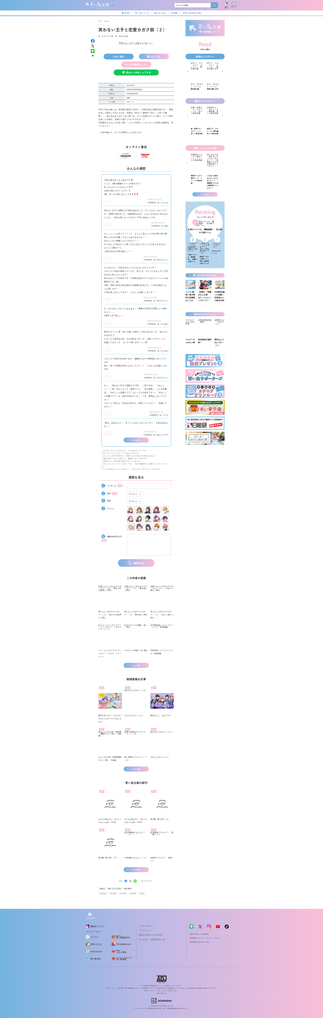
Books (106, 21)
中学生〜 (142, 893)
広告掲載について (196, 938)
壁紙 (176, 13)
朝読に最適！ (128, 888)
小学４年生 (113, 893)
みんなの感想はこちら (136, 64)
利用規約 (205, 934)
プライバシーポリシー (213, 938)
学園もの (102, 888)
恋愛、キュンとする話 (114, 888)
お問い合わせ (194, 934)
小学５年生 (123, 893)
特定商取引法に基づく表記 (199, 942)
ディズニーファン (145, 930)
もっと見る (136, 440)
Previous (188, 71)
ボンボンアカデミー (146, 926)
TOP (99, 21)
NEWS (127, 13)
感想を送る (139, 563)
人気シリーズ (143, 13)
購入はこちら (154, 56)
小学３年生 (103, 893)
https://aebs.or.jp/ (161, 993)
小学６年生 (133, 893)
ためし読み (161, 13)
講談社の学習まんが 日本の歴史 (150, 935)
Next (222, 71)
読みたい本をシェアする (138, 72)
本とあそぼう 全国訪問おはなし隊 (152, 939)
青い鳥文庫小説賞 (193, 13)
